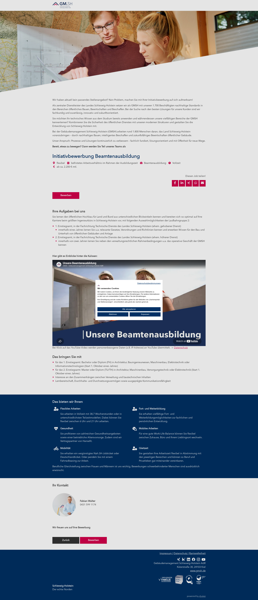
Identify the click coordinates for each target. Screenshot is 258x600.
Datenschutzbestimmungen (149, 283)
